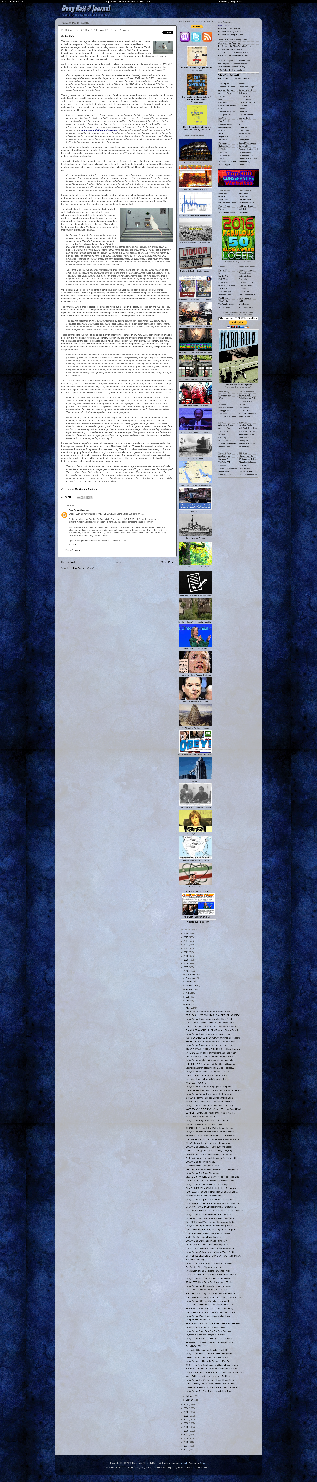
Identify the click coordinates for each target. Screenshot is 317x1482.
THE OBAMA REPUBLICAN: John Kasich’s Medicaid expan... (213, 1139)
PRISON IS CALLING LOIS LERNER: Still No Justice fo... (211, 1135)
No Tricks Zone (245, 411)
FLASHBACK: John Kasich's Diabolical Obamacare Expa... (212, 1192)
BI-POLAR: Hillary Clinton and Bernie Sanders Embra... (210, 1098)
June (188, 997)
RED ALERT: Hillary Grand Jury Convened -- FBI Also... (210, 1282)
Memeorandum (245, 298)
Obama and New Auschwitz (229, 43)
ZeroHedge (243, 212)
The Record (223, 414)
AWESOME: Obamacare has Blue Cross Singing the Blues (212, 1369)
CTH (220, 109)
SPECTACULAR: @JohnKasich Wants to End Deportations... (213, 1169)
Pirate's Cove (244, 130)
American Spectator (226, 90)
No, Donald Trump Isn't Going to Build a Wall (205, 1335)
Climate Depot (244, 395)
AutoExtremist (224, 456)
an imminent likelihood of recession (99, 130)
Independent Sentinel (247, 102)
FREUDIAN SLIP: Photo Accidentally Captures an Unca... (211, 1312)
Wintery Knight (244, 447)
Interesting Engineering (227, 468)
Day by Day (223, 276)
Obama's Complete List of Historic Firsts (234, 61)
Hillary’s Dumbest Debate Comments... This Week (208, 1233)
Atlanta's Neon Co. (246, 456)
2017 (186, 967)
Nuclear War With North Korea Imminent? (204, 1237)
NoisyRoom (243, 127)
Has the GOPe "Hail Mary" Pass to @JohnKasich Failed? (211, 1181)
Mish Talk (242, 209)
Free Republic (224, 121)
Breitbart (221, 99)
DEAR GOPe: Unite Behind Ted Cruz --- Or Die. (207, 1290)
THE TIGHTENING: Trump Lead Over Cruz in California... (211, 1064)
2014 (186, 1408)
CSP (220, 401)
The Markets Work (246, 152)
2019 (186, 960)
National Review (224, 146)
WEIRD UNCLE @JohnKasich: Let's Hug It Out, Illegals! (210, 1150)
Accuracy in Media (246, 270)
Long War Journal (225, 407)
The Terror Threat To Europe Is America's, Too (206, 1079)
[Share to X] (85, 497)
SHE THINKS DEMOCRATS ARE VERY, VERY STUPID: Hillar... (214, 1323)
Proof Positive (223, 298)
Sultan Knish (243, 146)
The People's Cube (226, 304)
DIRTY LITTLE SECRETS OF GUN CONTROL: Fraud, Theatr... (213, 1256)
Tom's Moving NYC (246, 468)
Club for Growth (245, 200)
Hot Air (221, 133)
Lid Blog (242, 121)
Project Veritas (224, 206)
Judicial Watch (224, 200)
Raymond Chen (224, 459)
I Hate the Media (245, 285)
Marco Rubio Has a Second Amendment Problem (208, 1376)
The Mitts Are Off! (193, 1346)
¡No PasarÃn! (223, 431)
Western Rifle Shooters (248, 158)
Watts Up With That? (247, 417)
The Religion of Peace (227, 417)
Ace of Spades (224, 84)
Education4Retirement (247, 462)
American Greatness (226, 87)
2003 (186, 1450)
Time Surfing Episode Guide (229, 28)
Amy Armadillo (76, 510)
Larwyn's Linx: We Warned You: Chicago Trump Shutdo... (211, 1252)
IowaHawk (222, 289)
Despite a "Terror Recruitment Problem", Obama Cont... (210, 1154)
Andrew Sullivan (245, 276)
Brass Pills (222, 193)
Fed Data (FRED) (246, 206)
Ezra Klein (243, 279)
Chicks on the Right (246, 87)
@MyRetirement (245, 465)
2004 (186, 1446)
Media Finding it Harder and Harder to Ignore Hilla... (209, 1011)
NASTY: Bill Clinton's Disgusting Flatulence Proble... (209, 1271)
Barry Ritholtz (244, 193)
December (191, 974)
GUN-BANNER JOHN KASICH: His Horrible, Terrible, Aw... (211, 1188)
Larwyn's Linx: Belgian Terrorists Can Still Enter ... (208, 1120)
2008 (186, 1431)
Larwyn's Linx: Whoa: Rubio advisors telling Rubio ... (209, 1316)
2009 (186, 1427)
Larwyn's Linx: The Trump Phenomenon (203, 1173)
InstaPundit (222, 140)
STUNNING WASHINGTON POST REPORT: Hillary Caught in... (214, 1049)
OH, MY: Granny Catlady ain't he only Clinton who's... (209, 1143)
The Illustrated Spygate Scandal (230, 32)
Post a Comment (72, 550)
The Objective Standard (248, 149)
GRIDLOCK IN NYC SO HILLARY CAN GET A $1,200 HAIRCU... (214, 1015)
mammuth (182, 1463)
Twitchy (221, 209)
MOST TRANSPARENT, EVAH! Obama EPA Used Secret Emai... (214, 1109)
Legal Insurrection (246, 115)
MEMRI (242, 301)
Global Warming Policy (248, 398)
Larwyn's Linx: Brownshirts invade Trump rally (206, 1241)
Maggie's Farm (224, 447)
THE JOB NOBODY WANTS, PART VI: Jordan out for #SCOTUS (214, 1297)
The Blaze (222, 96)
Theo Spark (243, 441)
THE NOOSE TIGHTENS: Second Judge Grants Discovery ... (212, 1026)
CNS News (222, 102)
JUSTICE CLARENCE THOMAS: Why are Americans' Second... (214, 1038)
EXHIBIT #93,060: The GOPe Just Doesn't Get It (207, 1357)
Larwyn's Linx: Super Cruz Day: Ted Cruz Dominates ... (210, 1331)
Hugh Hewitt (223, 137)
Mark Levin (222, 143)
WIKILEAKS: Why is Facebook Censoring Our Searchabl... (211, 1158)
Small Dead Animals (246, 434)
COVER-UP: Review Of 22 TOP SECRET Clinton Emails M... (212, 1387)
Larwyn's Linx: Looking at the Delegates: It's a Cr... (208, 1361)
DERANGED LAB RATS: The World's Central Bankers (209, 1128)
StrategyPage (223, 411)
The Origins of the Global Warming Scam (234, 46)
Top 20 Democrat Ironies (12, 1)
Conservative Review (227, 105)
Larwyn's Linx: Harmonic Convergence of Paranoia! (209, 1338)
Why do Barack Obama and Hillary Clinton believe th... (210, 1102)
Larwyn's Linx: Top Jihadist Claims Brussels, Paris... (209, 1072)
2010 (186, 1423)
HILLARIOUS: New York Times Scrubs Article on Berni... (210, 1218)
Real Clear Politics (246, 307)
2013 (186, 1412)
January (190, 1400)
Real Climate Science (247, 414)
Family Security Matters (227, 444)
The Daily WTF (224, 462)
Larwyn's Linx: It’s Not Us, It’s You (200, 1162)
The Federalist (224, 155)
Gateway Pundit (224, 127)
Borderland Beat (224, 395)
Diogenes (222, 273)
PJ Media (222, 149)
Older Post (167, 562)
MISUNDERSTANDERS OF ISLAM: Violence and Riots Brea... (213, 1177)
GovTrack (222, 196)
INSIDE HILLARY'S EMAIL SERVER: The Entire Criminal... (212, 1275)
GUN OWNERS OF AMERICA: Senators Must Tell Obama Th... (213, 1203)
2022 (186, 948)
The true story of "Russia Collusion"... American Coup (197, 99)
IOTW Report (244, 105)
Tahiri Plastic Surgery (247, 471)
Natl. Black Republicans (248, 428)
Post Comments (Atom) (83, 568)
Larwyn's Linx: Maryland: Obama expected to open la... (210, 1060)
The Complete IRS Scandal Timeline (232, 64)
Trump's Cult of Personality (198, 1320)
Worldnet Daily (244, 162)
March (189, 1008)
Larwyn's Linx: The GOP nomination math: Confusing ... (210, 1105)
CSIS (220, 398)
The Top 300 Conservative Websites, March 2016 (208, 1350)
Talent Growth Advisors (248, 475)
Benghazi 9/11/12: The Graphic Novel (233, 52)
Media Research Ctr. (247, 295)
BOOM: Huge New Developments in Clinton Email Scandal (212, 1365)
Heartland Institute (246, 401)
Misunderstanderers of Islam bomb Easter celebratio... (210, 1068)
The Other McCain (246, 155)
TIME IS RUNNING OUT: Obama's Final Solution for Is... (210, 1057)
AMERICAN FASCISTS (196, 1083)
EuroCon (222, 118)
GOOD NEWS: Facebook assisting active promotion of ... (211, 1248)
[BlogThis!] (81, 497)
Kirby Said (243, 112)
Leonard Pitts (244, 292)
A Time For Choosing (195, 1260)
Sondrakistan (244, 438)
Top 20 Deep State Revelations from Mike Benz (129, 1)
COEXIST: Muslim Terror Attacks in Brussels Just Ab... (209, 1124)
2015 (186, 1404)
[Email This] (78, 497)
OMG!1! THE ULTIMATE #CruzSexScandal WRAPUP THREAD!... (215, 1090)
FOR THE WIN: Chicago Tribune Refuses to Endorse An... (211, 1293)
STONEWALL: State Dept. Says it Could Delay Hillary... (210, 1308)
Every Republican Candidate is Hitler (202, 1166)
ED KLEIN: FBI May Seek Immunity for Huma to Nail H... (210, 1113)
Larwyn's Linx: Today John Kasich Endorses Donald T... (210, 1199)
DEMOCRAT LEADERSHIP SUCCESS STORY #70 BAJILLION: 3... (216, 1372)
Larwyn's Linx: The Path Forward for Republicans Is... (209, 1214)
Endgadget (222, 465)
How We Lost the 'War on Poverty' (231, 67)
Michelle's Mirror (224, 295)
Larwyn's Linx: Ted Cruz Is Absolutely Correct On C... (209, 1278)
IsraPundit (222, 404)
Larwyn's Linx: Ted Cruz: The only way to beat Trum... (209, 1391)
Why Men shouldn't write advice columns (204, 1196)
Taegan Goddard (245, 273)
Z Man (241, 165)
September (191, 985)
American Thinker (225, 93)
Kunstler (242, 109)
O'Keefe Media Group (227, 203)
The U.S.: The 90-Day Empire (230, 49)
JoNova (242, 404)
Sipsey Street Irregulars (248, 431)
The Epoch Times (225, 115)
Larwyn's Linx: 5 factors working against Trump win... (209, 1087)
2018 (186, 963)
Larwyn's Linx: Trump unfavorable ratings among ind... (210, 1045)
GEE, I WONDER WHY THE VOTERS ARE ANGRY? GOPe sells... (215, 1211)
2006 (186, 1438)
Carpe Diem (243, 196)
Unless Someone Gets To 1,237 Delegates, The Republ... (211, 1229)
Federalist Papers (246, 282)
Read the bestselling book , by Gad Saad (197, 128)
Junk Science (244, 407)
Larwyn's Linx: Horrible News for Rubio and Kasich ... (209, 1286)
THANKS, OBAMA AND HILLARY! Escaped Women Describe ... (214, 1030)
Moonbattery (244, 124)
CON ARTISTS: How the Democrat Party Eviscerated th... (211, 1023)
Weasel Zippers (224, 165)
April (188, 1004)
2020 (186, 956)
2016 (186, 971)
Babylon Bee (223, 270)
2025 (186, 937)
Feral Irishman (224, 282)
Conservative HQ (246, 90)
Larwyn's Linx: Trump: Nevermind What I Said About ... (210, 1019)
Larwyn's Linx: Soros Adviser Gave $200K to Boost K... (210, 1147)
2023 (186, 945)
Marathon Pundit (245, 425)
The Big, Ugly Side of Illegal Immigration (203, 1267)
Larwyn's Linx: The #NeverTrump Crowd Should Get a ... (211, 1380)
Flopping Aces (244, 96)
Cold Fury (222, 438)
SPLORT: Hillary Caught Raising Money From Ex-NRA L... (211, 1384)
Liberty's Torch (244, 118)
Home (118, 562)
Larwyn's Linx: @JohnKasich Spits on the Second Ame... (211, 1132)
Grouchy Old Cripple (226, 285)
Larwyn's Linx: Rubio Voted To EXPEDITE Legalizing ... (210, 1353)
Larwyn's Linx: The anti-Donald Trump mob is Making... (210, 1263)
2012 (186, 1416)
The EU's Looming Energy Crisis (227, 1)
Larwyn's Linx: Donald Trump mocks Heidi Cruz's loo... (210, 1094)
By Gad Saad (196, 69)
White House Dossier (226, 212)
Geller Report (223, 130)
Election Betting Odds (227, 112)
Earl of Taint (223, 279)
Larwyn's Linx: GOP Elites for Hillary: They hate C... (208, 1301)
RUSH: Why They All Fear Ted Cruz (201, 1117)
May (188, 1000)
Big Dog (221, 434)
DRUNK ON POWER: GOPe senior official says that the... (211, 1207)
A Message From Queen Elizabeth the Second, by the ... (210, 1342)
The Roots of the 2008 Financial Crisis (233, 55)
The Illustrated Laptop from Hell (230, 35)
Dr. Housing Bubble (246, 203)
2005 (186, 1442)
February (190, 1396)
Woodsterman (224, 307)
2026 (186, 933)
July (188, 993)
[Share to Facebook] (88, 497)
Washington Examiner (227, 162)
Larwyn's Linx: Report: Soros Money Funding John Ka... (210, 1226)
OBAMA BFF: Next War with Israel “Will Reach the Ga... (210, 1305)
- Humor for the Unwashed (235, 78)
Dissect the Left (224, 441)
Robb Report (223, 471)
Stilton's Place (223, 301)
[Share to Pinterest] (91, 497)
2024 (186, 941)
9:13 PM (72, 544)
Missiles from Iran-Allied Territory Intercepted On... (208, 1244)
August (189, 989)
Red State (243, 137)
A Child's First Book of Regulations (231, 70)
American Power (225, 428)
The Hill (221, 158)
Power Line (222, 152)
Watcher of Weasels (247, 444)
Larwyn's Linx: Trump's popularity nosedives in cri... (208, 1034)
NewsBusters (244, 304)
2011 (186, 1419)
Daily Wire (243, 93)
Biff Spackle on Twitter (247, 459)
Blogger (203, 1463)
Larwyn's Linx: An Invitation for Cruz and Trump (207, 1184)
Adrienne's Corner (225, 425)
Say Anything (244, 140)
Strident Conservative (247, 143)
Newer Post (68, 562)
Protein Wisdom (245, 133)
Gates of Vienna (245, 99)
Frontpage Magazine (226, 124)
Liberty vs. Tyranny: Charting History (232, 40)
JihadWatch (243, 289)
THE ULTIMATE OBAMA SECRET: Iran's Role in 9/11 (209, 1075)
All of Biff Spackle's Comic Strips (198, 917)
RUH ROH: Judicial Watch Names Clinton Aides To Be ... (211, 1222)
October (190, 982)
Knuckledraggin (224, 292)
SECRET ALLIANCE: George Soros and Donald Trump (210, 1041)
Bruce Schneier (224, 475)
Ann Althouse (244, 84)
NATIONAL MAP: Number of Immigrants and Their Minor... (211, 1053)
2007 (186, 1434)
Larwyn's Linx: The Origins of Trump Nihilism (205, 1327)
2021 (186, 952)
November (191, 978)
